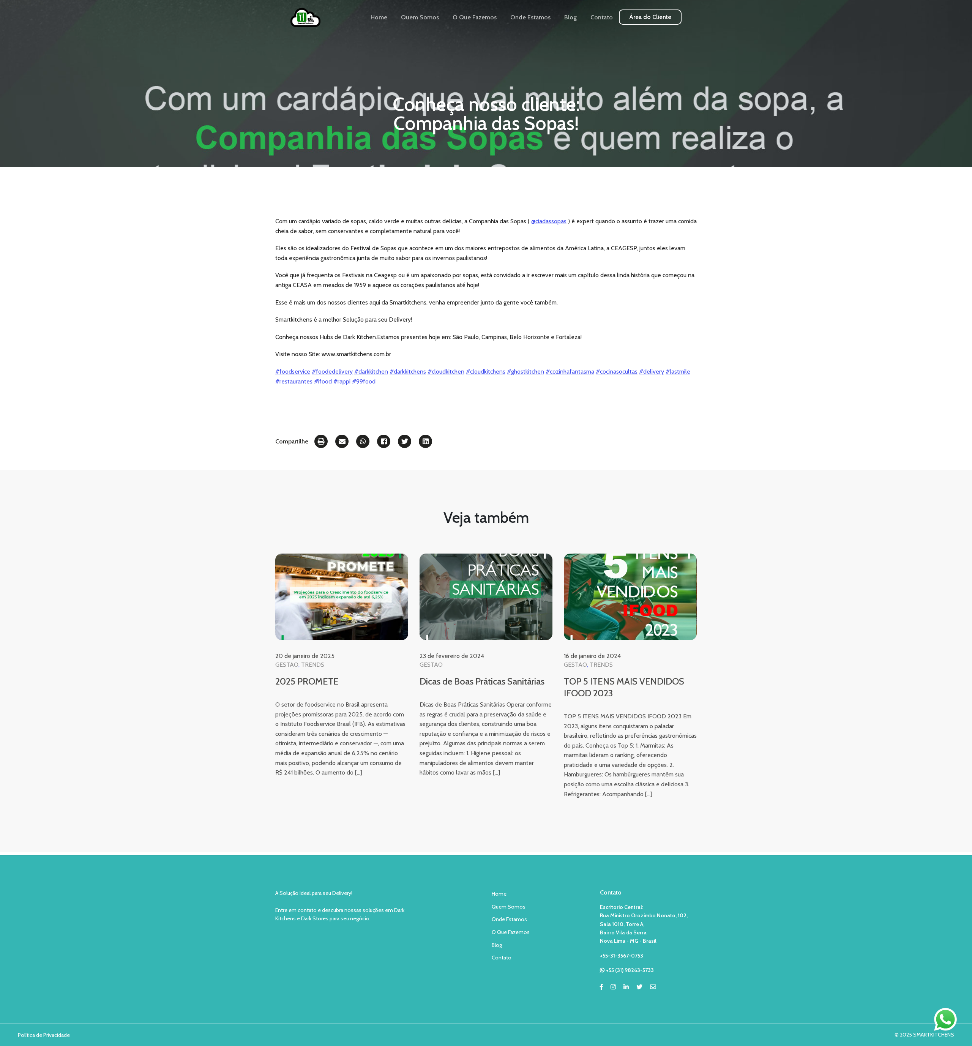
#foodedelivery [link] (332, 371)
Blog (570, 17)
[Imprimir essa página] (321, 441)
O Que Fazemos (475, 17)
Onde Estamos (530, 17)
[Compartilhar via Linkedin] (425, 441)
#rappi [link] (341, 381)
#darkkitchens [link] (408, 371)
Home (379, 17)
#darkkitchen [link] (371, 371)
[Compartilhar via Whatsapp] (362, 441)
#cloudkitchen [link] (446, 371)
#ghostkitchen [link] (525, 371)
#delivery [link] (651, 371)
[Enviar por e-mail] (342, 441)
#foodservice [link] (292, 371)
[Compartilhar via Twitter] (404, 441)
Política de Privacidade (44, 1035)
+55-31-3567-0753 (621, 955)
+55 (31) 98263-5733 (630, 970)
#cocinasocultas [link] (616, 371)
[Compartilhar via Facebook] (383, 441)
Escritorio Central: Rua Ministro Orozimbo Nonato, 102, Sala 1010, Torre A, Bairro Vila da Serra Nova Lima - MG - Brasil (644, 924)
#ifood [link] (323, 381)
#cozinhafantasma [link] (570, 371)
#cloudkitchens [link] (485, 371)
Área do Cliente (650, 17)
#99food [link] (364, 381)
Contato (601, 17)
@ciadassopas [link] (548, 221)
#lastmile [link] (678, 371)
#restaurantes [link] (293, 381)
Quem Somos (420, 17)
